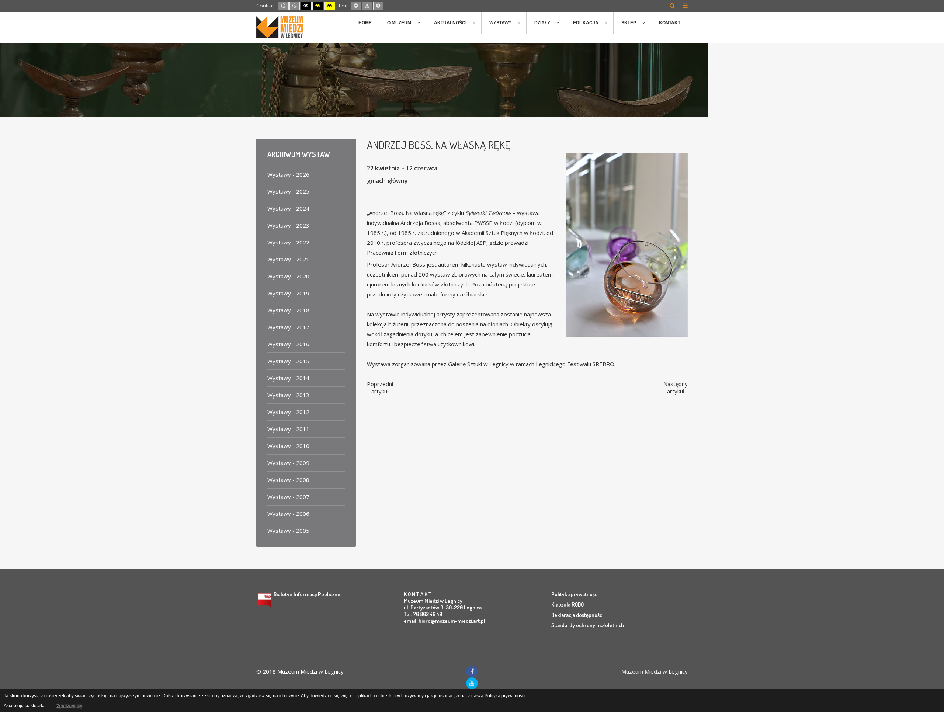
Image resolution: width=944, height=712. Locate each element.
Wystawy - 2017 (288, 327)
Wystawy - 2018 (288, 310)
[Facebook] (472, 671)
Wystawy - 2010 (288, 445)
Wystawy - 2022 (288, 242)
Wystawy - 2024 (288, 208)
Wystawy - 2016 (288, 344)
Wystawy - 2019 (288, 293)
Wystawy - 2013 (288, 395)
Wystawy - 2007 (288, 496)
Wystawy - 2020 (288, 276)
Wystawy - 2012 (288, 412)
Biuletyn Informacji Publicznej (307, 594)
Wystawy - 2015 (288, 361)
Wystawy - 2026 (288, 174)
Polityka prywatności (574, 594)
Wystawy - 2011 (288, 429)
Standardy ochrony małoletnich (587, 625)
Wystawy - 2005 (288, 530)
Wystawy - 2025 (288, 191)
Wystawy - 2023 (288, 225)
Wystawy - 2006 (288, 513)
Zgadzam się (69, 705)
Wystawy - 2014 (288, 378)
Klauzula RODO (567, 604)
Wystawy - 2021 (288, 259)
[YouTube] (472, 683)
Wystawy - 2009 (288, 462)
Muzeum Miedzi (641, 671)
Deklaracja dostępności (577, 614)
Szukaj (672, 5)
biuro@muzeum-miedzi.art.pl (452, 620)
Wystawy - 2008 (288, 479)
